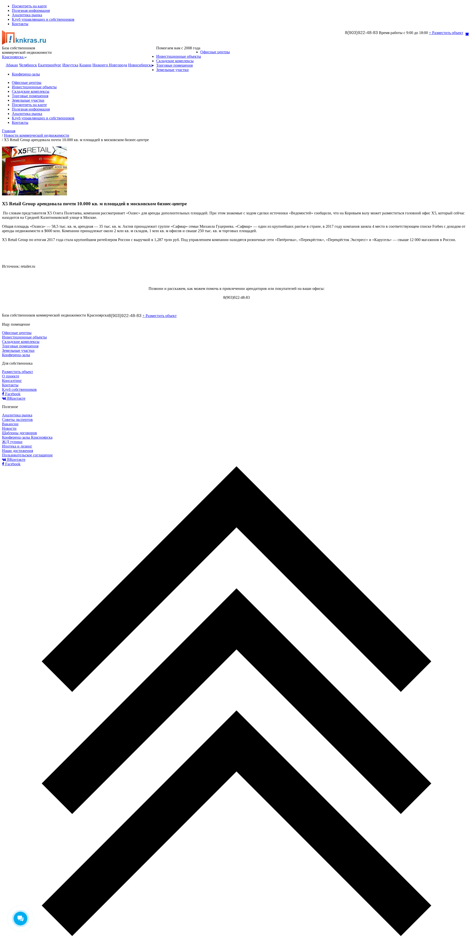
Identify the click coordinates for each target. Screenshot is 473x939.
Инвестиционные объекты (178, 56)
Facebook (12, 394)
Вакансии (10, 424)
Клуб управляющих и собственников (43, 19)
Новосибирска (140, 65)
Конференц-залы (26, 74)
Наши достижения (17, 451)
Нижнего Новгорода (109, 65)
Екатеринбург (49, 65)
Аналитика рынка (27, 15)
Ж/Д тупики (12, 442)
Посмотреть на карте (29, 6)
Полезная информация (31, 10)
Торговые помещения (174, 65)
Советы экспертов (17, 419)
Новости (9, 428)
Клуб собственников (19, 389)
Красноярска (13, 57)
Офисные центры (215, 52)
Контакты (20, 24)
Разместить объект (17, 372)
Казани (85, 65)
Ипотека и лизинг (17, 446)
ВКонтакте (15, 398)
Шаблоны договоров (19, 433)
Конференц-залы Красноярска (27, 437)
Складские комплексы (175, 61)
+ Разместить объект (446, 33)
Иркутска (70, 65)
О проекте (10, 376)
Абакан (12, 65)
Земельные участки (172, 70)
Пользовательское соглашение (27, 455)
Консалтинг (12, 380)
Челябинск (28, 65)
